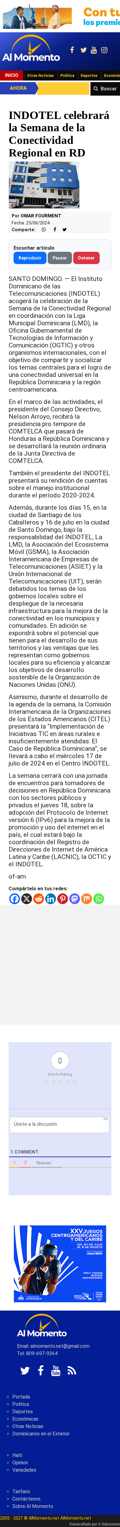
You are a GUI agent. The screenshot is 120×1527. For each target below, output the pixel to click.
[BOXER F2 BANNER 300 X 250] (60, 1263)
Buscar (109, 89)
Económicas (25, 1419)
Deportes (89, 75)
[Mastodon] (74, 898)
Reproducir (30, 257)
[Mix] (86, 898)
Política (67, 75)
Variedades (24, 1470)
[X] (26, 898)
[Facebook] (14, 898)
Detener (86, 257)
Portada (21, 1397)
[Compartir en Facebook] (51, 229)
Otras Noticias (40, 75)
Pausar (60, 257)
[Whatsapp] (98, 898)
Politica (20, 1404)
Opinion (20, 1463)
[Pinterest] (62, 898)
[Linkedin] (50, 898)
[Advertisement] (60, 965)
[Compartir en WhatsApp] (41, 229)
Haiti (17, 1455)
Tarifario (21, 1491)
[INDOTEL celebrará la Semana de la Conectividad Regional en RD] (44, 185)
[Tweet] (62, 229)
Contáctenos (26, 1499)
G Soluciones (109, 1524)
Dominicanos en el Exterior (41, 1434)
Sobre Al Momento (32, 1506)
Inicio (11, 75)
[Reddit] (38, 898)
